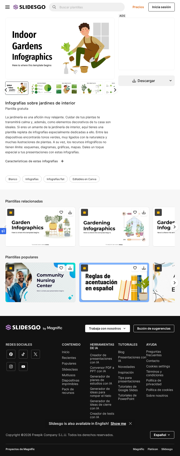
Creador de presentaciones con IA (101, 358)
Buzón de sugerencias (154, 328)
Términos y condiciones (154, 373)
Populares (69, 363)
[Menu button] (7, 7)
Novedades (126, 366)
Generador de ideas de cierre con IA (100, 404)
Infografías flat (55, 179)
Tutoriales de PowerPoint (127, 397)
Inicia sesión (161, 7)
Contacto (152, 361)
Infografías (31, 179)
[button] (114, 90)
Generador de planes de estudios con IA (101, 380)
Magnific (138, 449)
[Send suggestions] (3, 231)
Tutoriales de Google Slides (128, 388)
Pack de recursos (68, 390)
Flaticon (153, 449)
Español (160, 435)
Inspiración (126, 372)
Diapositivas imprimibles (70, 382)
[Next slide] (108, 48)
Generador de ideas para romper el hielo (100, 392)
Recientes (69, 357)
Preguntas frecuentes (154, 353)
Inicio (65, 352)
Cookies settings (158, 366)
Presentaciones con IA (132, 359)
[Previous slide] (6, 227)
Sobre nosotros (157, 395)
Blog (121, 352)
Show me (118, 423)
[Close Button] (130, 423)
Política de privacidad (154, 382)
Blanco (13, 179)
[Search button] (54, 7)
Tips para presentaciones (129, 379)
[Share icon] (107, 24)
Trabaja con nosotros (105, 328)
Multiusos (68, 375)
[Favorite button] (95, 24)
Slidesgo (167, 449)
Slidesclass (70, 369)
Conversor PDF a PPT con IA (102, 369)
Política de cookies (159, 390)
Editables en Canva (84, 179)
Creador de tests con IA (102, 415)
